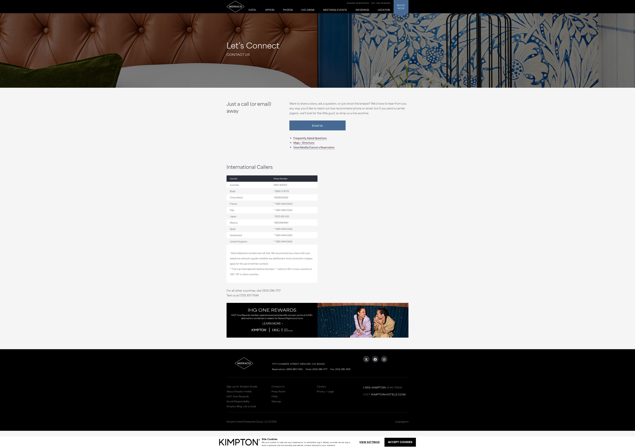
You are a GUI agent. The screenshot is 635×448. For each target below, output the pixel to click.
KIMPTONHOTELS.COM (388, 394)
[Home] (235, 6)
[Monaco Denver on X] (366, 359)
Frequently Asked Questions (310, 138)
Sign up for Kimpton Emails (242, 386)
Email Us (317, 125)
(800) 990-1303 (294, 369)
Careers (321, 386)
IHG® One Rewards (238, 396)
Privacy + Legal (325, 391)
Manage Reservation (358, 3)
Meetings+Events (335, 9)
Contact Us (278, 386)
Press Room (278, 391)
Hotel (253, 9)
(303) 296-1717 (319, 369)
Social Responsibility (238, 401)
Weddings (362, 9)
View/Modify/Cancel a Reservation (314, 147)
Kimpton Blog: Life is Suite (241, 406)
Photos (288, 9)
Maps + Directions (303, 142)
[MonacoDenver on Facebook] (375, 359)
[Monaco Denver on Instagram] (384, 359)
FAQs (275, 396)
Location (384, 9)
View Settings (369, 442)
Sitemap (276, 401)
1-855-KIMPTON (374, 387)
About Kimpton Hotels (239, 391)
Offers (270, 9)
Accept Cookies (400, 442)
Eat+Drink (308, 9)
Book (401, 6)
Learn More (271, 323)
